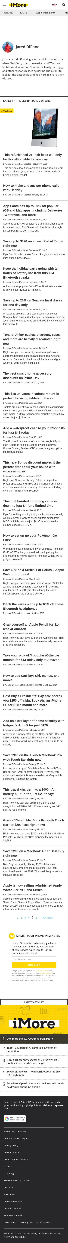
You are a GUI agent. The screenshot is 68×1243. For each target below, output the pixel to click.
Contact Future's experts (17, 1138)
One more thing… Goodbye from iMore (30, 1038)
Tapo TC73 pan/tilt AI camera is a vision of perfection (31, 1049)
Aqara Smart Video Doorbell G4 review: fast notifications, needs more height (32, 1061)
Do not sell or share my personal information (27, 1222)
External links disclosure (17, 1180)
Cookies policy (11, 1152)
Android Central (12, 1208)
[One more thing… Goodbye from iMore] (34, 1024)
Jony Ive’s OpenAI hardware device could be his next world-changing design (35, 1085)
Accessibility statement (16, 1159)
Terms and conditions (15, 1131)
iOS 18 (23, 12)
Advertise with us (13, 1201)
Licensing (9, 1173)
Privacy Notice (45, 973)
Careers (8, 1166)
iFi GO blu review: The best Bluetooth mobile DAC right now (33, 1073)
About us (8, 1187)
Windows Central (13, 1215)
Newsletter (9, 1194)
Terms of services (42, 971)
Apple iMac (6, 110)
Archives (48, 917)
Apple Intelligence (46, 12)
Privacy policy (11, 1145)
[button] (63, 4)
